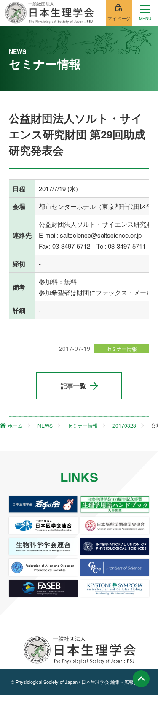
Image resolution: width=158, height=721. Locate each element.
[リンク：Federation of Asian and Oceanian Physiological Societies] (43, 567)
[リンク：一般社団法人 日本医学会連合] (43, 525)
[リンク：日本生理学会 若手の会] (43, 504)
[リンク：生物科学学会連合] (43, 546)
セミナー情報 (122, 348)
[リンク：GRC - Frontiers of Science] (114, 567)
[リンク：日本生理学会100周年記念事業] (114, 504)
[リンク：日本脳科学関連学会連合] (114, 525)
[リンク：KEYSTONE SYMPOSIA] (114, 588)
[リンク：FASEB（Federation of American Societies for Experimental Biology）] (43, 588)
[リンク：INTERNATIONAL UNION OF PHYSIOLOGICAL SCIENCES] (114, 546)
